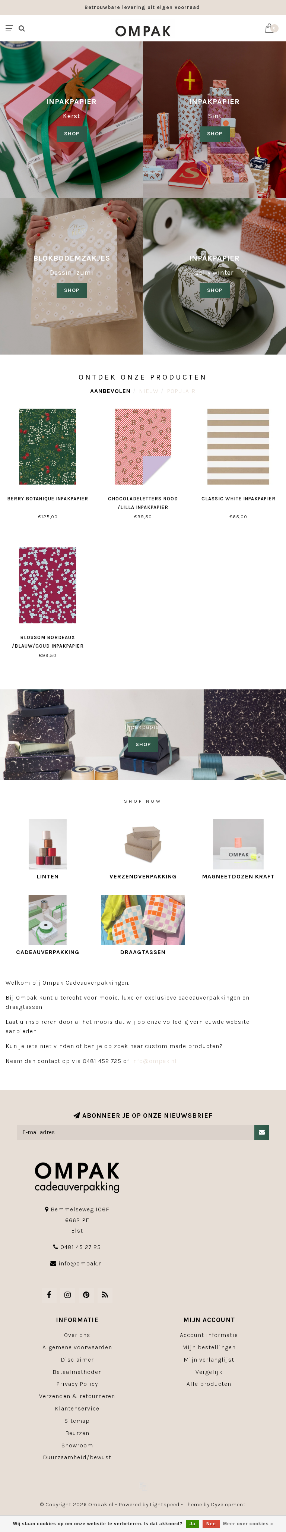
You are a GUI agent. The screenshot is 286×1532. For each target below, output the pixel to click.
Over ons (77, 1334)
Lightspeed (164, 1504)
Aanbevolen (110, 390)
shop (214, 133)
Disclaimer (77, 1359)
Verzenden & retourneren (77, 1396)
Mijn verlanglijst (209, 1359)
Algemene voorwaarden (77, 1347)
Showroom (77, 1445)
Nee (211, 1523)
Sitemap (77, 1420)
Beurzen (77, 1433)
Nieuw (149, 390)
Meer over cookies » (248, 1523)
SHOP (71, 133)
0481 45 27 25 (80, 1247)
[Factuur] (143, 1486)
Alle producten (209, 1383)
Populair (181, 390)
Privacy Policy (77, 1383)
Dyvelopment (228, 1504)
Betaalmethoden (77, 1371)
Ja (193, 1523)
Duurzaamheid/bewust (77, 1457)
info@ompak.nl (154, 1060)
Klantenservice (77, 1408)
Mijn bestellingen (209, 1347)
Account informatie (209, 1334)
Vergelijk (209, 1371)
